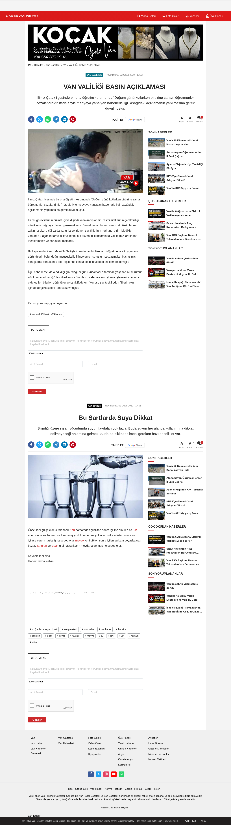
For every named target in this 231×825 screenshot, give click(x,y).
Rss (70, 789)
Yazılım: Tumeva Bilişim (114, 807)
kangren (42, 545)
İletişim (118, 789)
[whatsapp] (48, 119)
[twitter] (39, 119)
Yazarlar (194, 15)
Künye (108, 789)
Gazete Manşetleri (158, 748)
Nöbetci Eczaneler (158, 754)
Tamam (202, 821)
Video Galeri (148, 15)
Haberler (38, 65)
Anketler (153, 737)
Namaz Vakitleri (157, 759)
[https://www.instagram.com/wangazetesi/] (106, 774)
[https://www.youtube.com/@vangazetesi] (114, 774)
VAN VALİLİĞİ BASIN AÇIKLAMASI (82, 65)
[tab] (38, 330)
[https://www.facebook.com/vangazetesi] (90, 774)
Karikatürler (124, 764)
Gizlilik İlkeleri (152, 789)
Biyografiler (94, 754)
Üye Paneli (216, 15)
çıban (55, 545)
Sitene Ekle (81, 789)
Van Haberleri (66, 743)
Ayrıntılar (190, 821)
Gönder (37, 391)
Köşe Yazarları (96, 748)
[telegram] (56, 119)
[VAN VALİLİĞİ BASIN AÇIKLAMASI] (85, 160)
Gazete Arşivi (125, 759)
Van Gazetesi (53, 65)
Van (33, 737)
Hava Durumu (156, 743)
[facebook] (31, 119)
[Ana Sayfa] (29, 65)
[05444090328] (121, 774)
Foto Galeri (172, 15)
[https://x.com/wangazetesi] (98, 774)
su (73, 530)
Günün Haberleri (127, 748)
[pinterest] (72, 119)
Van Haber (37, 743)
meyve (79, 540)
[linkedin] (64, 119)
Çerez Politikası (134, 789)
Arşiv (121, 754)
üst (134, 530)
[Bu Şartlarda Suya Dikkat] (85, 486)
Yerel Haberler (126, 743)
